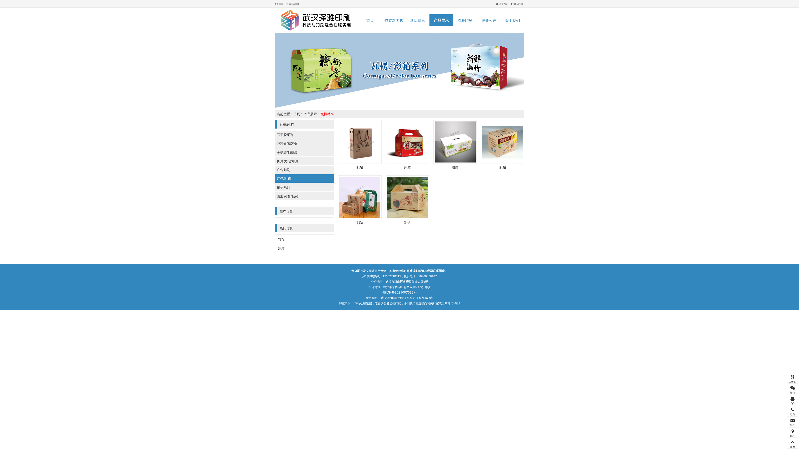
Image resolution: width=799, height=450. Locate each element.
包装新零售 (394, 20)
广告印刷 (283, 169)
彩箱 (281, 239)
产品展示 (441, 20)
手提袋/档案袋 (287, 152)
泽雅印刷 (465, 20)
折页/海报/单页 (287, 161)
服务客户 (488, 20)
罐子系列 (283, 187)
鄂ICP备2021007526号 (399, 292)
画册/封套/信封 (287, 196)
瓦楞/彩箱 (327, 113)
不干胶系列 (285, 134)
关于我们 (512, 20)
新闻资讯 (417, 20)
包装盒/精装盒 (287, 143)
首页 (370, 20)
